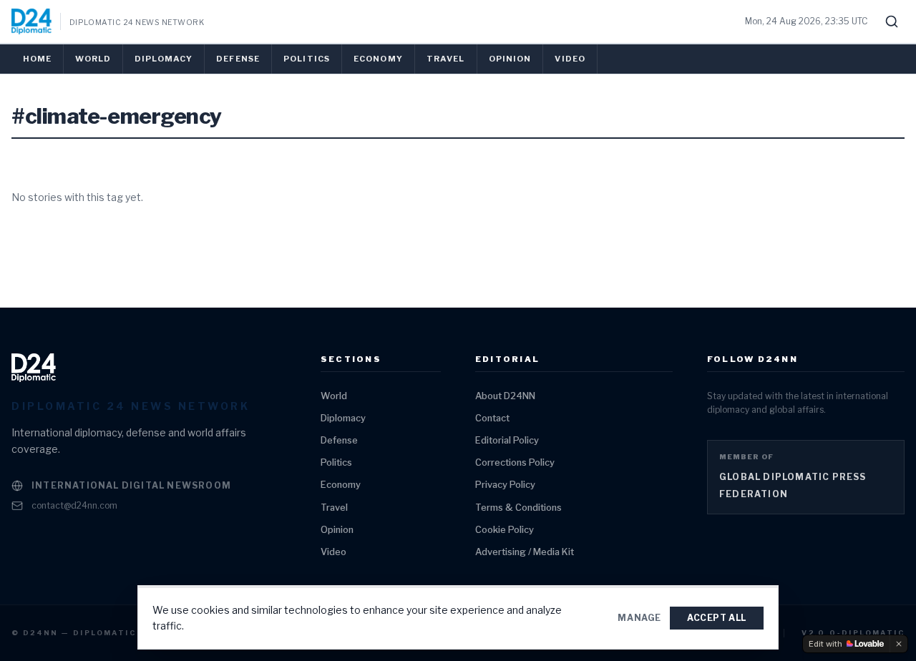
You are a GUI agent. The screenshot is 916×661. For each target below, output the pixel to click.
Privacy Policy (505, 484)
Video (570, 59)
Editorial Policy (507, 440)
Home (37, 59)
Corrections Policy (515, 462)
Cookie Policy (504, 529)
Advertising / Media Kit (524, 552)
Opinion (510, 59)
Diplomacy (164, 59)
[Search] (892, 21)
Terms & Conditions (518, 507)
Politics (306, 59)
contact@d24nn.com (74, 505)
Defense (238, 59)
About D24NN (505, 396)
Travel (446, 59)
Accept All (716, 617)
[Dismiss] (898, 643)
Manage (639, 617)
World (93, 59)
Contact (492, 418)
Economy (378, 59)
